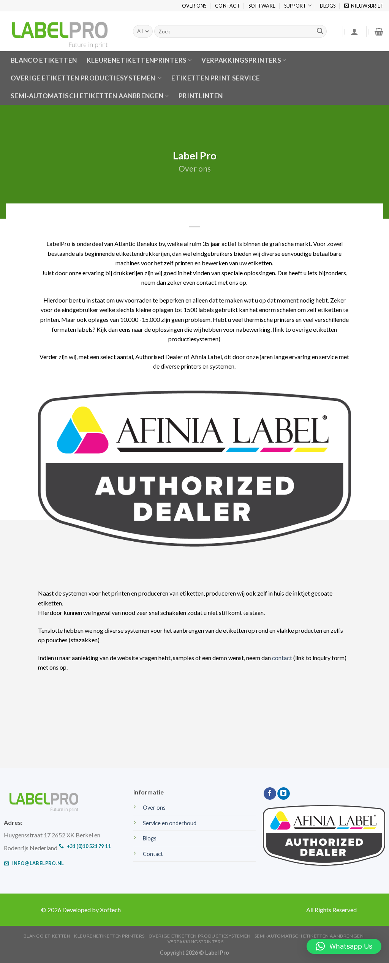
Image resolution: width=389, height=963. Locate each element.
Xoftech (110, 909)
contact (282, 657)
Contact (227, 6)
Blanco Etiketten (47, 936)
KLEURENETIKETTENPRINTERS (137, 60)
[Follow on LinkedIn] (283, 793)
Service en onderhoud (169, 823)
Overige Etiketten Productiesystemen (84, 78)
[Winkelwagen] (379, 31)
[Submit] (319, 31)
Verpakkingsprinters (241, 60)
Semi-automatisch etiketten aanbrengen (87, 96)
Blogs (327, 6)
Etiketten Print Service (215, 78)
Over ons (194, 6)
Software (261, 6)
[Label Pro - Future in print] (64, 31)
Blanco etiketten (44, 60)
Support (295, 6)
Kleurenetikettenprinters (109, 936)
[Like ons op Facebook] (270, 793)
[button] (344, 946)
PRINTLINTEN (201, 96)
